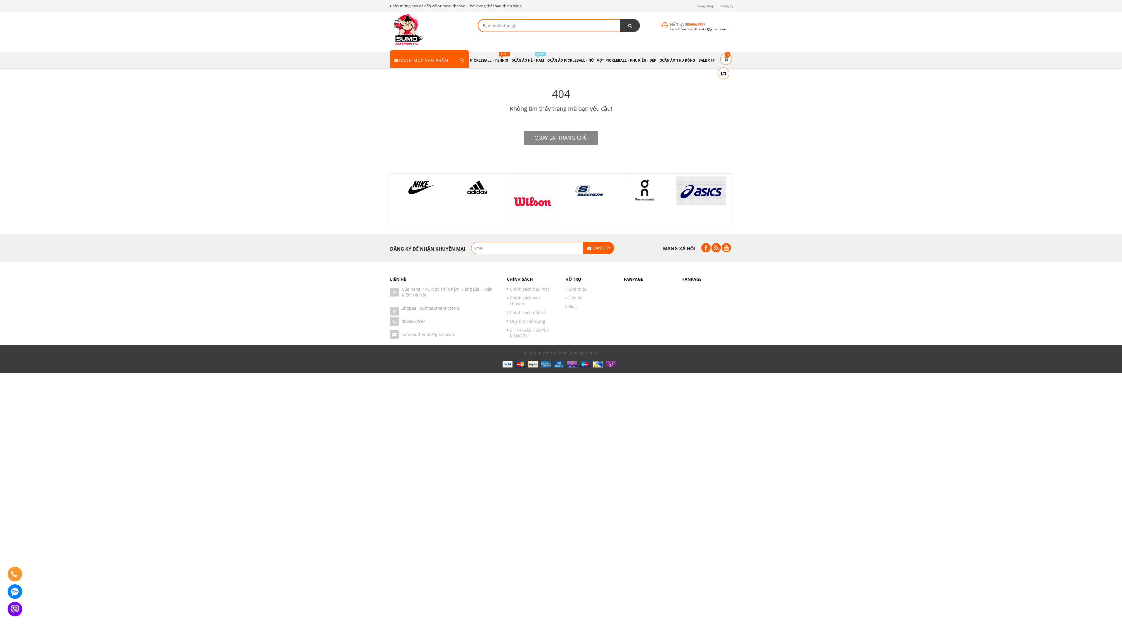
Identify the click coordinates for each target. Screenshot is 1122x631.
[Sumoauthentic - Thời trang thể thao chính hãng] (407, 29)
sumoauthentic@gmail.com (428, 334)
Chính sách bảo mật (529, 289)
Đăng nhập (705, 6)
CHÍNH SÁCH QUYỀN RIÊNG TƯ (530, 333)
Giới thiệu (578, 289)
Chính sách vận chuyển (525, 300)
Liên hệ (575, 298)
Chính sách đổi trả (528, 312)
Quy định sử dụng (527, 321)
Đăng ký (726, 6)
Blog (572, 306)
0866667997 (413, 321)
